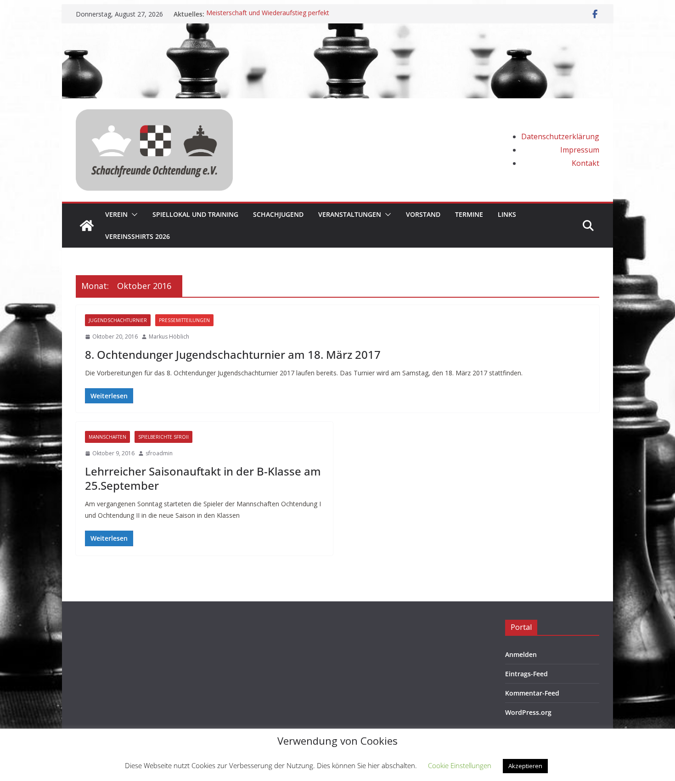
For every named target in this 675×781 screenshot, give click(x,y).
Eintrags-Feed (526, 673)
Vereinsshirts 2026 (137, 236)
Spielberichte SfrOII (163, 437)
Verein (116, 214)
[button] (133, 214)
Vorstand (423, 214)
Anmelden (521, 654)
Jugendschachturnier (118, 320)
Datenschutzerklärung (560, 136)
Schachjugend (278, 214)
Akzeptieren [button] (525, 766)
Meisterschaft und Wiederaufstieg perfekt (267, 14)
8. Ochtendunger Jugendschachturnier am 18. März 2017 (233, 354)
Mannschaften (107, 437)
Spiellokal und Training (195, 214)
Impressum (579, 150)
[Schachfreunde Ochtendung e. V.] (337, 30)
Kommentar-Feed (532, 693)
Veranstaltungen (349, 214)
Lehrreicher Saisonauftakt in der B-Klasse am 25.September (203, 478)
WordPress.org (528, 712)
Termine (469, 214)
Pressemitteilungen (184, 320)
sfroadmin (159, 453)
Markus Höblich (169, 336)
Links (507, 214)
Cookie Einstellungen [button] (459, 765)
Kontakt (585, 163)
